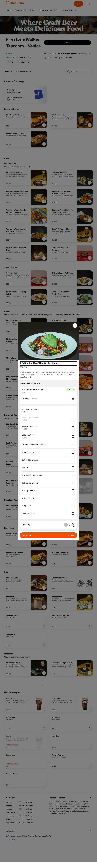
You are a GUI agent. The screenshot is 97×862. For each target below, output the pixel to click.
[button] (48, 341)
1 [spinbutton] (69, 525)
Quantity (26, 524)
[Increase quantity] (73, 525)
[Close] (75, 325)
